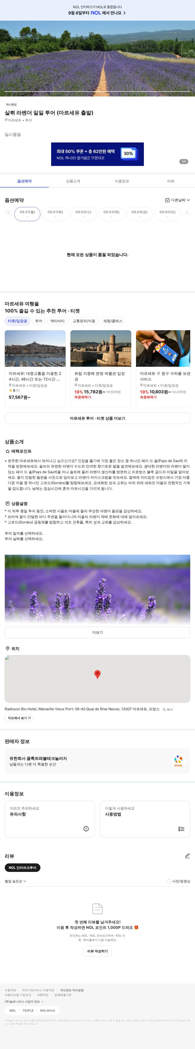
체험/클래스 (112, 321)
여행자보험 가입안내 (18, 995)
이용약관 (10, 990)
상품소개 (73, 181)
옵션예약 (24, 181)
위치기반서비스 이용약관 (38, 990)
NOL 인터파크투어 (22, 868)
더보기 (97, 632)
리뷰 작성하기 (97, 951)
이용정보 (122, 181)
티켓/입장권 (17, 321)
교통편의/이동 (84, 321)
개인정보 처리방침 (72, 990)
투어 (38, 321)
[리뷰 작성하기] (187, 856)
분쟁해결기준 (63, 995)
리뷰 (170, 181)
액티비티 (57, 321)
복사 (170, 709)
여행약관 (43, 995)
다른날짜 (178, 200)
